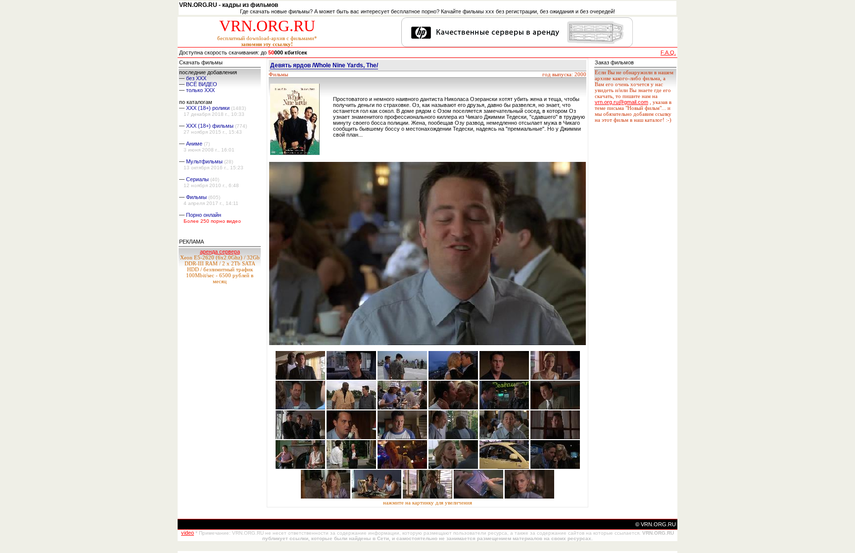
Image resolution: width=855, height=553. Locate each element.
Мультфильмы (204, 161)
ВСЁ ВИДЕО (201, 84)
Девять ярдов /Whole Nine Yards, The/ (324, 65)
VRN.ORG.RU (267, 26)
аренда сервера (220, 251)
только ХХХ (200, 90)
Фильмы (196, 197)
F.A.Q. (668, 52)
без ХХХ (196, 78)
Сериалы (197, 179)
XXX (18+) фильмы (210, 126)
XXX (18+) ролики (208, 108)
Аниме (194, 144)
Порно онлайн (203, 215)
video (187, 533)
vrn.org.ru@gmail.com (621, 102)
